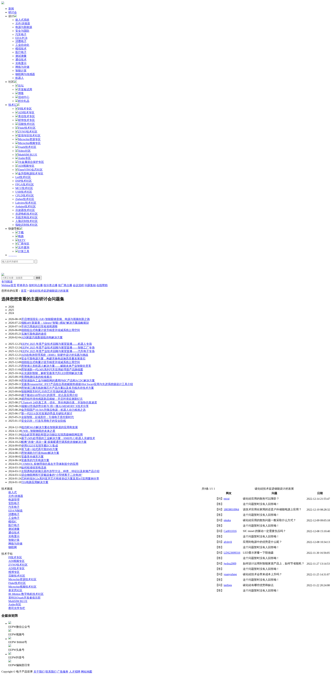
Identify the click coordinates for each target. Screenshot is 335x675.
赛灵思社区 (15, 590)
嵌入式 (12, 492)
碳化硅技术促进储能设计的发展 (49, 290)
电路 (21, 236)
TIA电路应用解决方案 (34, 482)
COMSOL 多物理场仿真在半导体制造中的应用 (49, 463)
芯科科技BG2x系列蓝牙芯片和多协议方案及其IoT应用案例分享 (60, 478)
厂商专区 (23, 243)
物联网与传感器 (25, 74)
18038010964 (231, 509)
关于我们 (39, 671)
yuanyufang (230, 574)
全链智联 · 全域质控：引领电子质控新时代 (47, 417)
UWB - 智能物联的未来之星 (38, 430)
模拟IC (12, 521)
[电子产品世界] (2, 3)
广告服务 (62, 671)
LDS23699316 (232, 552)
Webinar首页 (8, 285)
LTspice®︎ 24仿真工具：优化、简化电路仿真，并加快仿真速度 (59, 402)
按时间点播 (36, 285)
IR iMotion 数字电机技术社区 (26, 593)
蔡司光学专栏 (16, 608)
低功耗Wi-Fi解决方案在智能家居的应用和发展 (49, 427)
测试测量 (21, 55)
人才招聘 (74, 671)
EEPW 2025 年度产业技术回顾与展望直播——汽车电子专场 (58, 351)
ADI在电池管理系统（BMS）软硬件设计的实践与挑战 (54, 354)
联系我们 (51, 671)
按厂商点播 (65, 285)
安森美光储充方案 (32, 456)
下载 (21, 232)
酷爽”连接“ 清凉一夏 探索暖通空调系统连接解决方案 (54, 441)
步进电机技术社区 (26, 213)
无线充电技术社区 (26, 217)
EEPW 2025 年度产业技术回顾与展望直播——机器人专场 (56, 343)
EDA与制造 (15, 510)
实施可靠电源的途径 (33, 333)
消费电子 (21, 41)
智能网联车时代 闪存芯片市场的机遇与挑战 (48, 391)
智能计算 (21, 70)
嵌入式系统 (22, 19)
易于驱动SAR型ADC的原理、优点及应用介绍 (49, 395)
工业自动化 (22, 44)
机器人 (19, 77)
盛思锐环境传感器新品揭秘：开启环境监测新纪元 (52, 398)
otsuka (227, 520)
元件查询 (23, 247)
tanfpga (228, 585)
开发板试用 (25, 89)
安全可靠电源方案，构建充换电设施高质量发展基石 (53, 358)
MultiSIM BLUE (17, 601)
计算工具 (23, 251)
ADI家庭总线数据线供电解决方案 (42, 337)
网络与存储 (22, 66)
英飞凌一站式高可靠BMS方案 (39, 449)
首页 (24, 290)
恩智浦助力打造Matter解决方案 (40, 452)
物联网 (12, 547)
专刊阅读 (7, 281)
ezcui (226, 498)
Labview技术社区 (25, 202)
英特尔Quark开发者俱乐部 (24, 597)
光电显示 (21, 63)
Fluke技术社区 (17, 583)
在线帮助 (102, 285)
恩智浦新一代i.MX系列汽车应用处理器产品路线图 (52, 369)
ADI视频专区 (16, 561)
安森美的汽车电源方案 (35, 460)
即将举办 (22, 285)
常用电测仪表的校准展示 (36, 376)
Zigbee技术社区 (24, 199)
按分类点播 (50, 285)
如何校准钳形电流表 (33, 467)
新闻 (11, 8)
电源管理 (14, 499)
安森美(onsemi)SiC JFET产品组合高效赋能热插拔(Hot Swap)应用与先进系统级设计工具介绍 (77, 384)
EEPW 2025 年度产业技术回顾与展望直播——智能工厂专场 (58, 347)
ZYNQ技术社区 (18, 564)
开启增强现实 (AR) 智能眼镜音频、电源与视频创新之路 (55, 319)
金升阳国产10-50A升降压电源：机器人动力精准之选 (53, 409)
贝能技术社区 (16, 575)
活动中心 (23, 97)
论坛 (21, 85)
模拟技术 (21, 48)
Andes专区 (14, 604)
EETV (21, 240)
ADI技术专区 (16, 568)
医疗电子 (21, 52)
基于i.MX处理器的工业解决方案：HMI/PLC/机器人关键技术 (58, 438)
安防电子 (14, 503)
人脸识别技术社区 (26, 221)
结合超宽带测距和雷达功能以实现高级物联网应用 (52, 434)
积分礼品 (23, 100)
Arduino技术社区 (25, 206)
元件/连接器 (22, 23)
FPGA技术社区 (24, 184)
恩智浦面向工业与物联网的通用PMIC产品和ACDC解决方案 (58, 380)
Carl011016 (230, 531)
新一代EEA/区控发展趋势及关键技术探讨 (46, 413)
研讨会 (12, 12)
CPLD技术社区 (24, 195)
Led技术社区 (23, 177)
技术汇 (12, 104)
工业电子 (14, 517)
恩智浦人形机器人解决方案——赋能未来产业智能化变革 (56, 365)
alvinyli (228, 541)
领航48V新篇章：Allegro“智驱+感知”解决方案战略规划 (55, 322)
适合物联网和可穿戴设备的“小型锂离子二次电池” (51, 474)
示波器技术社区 (25, 210)
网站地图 (86, 671)
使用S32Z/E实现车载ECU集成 (39, 445)
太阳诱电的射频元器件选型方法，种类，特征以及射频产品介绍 (60, 471)
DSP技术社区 (23, 180)
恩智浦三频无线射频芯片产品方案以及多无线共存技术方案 (57, 387)
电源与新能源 (23, 27)
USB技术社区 (23, 191)
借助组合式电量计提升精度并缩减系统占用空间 (50, 330)
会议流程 (78, 285)
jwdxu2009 (230, 563)
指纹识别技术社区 (26, 224)
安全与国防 (22, 30)
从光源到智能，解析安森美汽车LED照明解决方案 (52, 373)
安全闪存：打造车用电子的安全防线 (43, 420)
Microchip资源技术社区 (22, 579)
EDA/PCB (21, 37)
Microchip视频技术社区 (22, 586)
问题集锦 (90, 285)
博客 (21, 93)
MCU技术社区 (24, 188)
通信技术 (21, 59)
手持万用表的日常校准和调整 (39, 326)
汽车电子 (21, 34)
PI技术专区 (15, 557)
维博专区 (14, 572)
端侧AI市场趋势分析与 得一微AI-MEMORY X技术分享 (55, 406)
